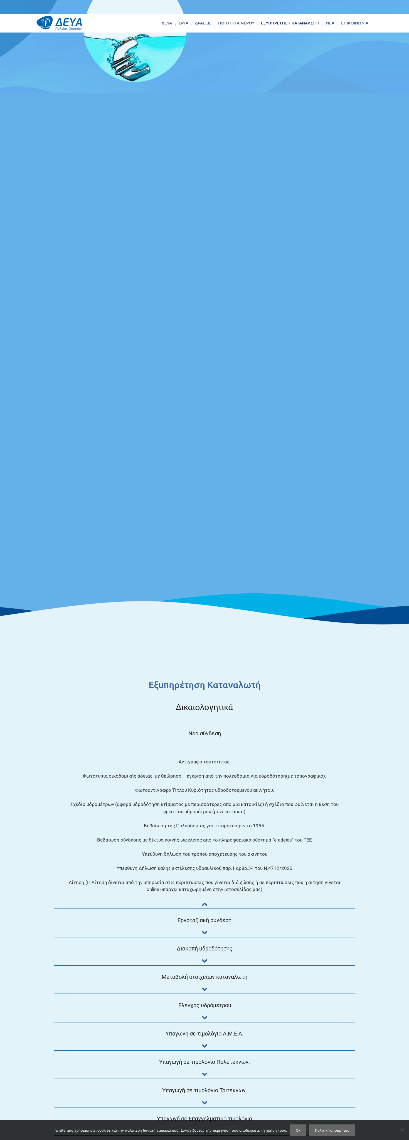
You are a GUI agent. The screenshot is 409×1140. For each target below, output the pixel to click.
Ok (298, 1130)
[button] (204, 738)
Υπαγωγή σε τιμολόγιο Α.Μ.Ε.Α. (204, 1033)
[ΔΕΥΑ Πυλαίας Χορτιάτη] (59, 23)
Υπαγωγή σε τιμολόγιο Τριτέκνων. (204, 1090)
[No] (402, 1130)
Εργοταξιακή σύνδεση (204, 920)
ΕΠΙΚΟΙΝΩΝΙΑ (354, 23)
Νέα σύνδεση (204, 733)
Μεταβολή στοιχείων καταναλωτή (204, 977)
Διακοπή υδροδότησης (205, 948)
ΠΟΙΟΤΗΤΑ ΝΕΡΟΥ (236, 23)
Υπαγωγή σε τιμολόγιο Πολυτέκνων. (204, 1062)
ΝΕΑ (330, 23)
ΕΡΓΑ (183, 23)
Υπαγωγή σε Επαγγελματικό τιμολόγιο (204, 1118)
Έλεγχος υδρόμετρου (204, 1005)
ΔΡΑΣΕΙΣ (203, 23)
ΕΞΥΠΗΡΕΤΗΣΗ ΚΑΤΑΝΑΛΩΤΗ (290, 23)
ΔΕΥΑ (167, 23)
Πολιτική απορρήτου (332, 1130)
